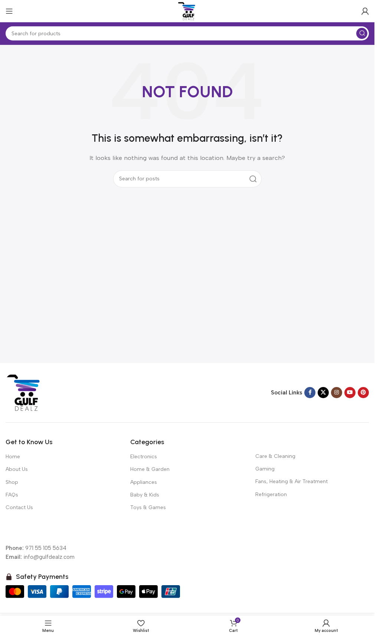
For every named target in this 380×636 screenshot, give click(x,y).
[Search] (361, 33)
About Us (17, 469)
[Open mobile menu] (9, 11)
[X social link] (323, 392)
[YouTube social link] (350, 392)
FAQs (12, 495)
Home (13, 456)
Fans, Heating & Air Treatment (291, 481)
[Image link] (24, 392)
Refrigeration (271, 494)
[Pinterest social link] (363, 392)
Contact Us (19, 507)
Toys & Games (148, 507)
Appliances (143, 482)
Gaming (265, 469)
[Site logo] (187, 10)
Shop (12, 482)
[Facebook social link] (309, 392)
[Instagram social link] (336, 392)
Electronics (143, 456)
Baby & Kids (144, 495)
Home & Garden (150, 469)
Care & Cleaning (275, 456)
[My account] (365, 11)
